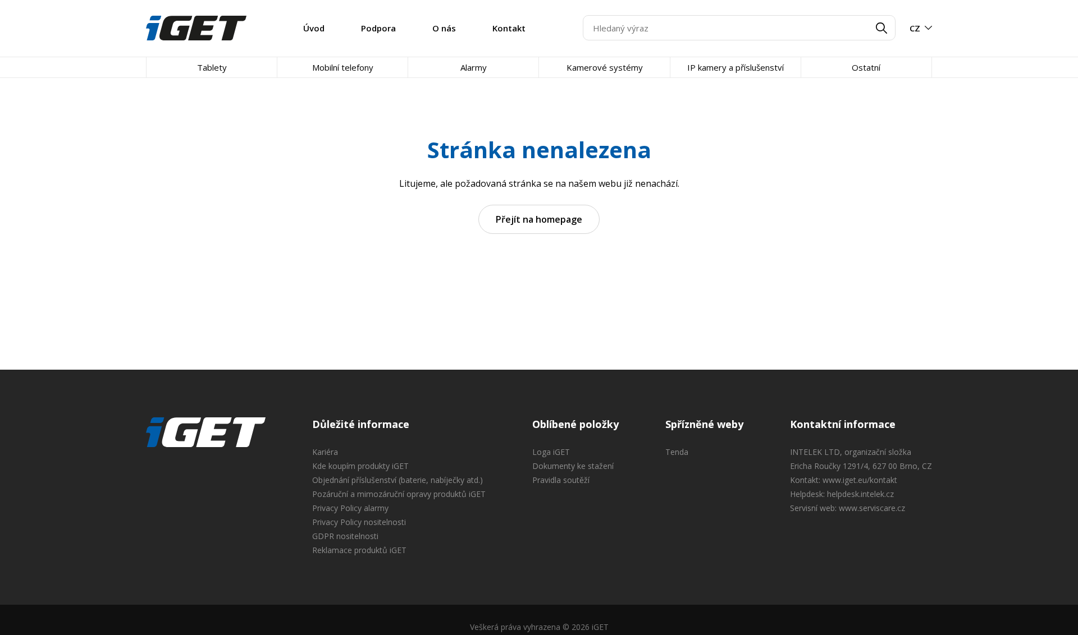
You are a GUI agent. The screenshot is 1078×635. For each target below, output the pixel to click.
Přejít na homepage (539, 219)
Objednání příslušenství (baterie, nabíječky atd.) (397, 480)
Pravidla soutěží (561, 480)
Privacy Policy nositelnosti (359, 522)
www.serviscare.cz (872, 508)
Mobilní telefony (342, 67)
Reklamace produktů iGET (359, 550)
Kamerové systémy (605, 67)
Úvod (314, 28)
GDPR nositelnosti (345, 536)
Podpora (378, 28)
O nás (444, 28)
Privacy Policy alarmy (350, 508)
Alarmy (473, 67)
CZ (915, 28)
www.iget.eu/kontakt (860, 480)
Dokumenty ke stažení (573, 466)
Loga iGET (551, 452)
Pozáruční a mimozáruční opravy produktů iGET (399, 494)
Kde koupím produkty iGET (360, 466)
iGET (206, 432)
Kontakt (509, 28)
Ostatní (866, 67)
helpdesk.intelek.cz (860, 494)
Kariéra (325, 452)
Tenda (676, 452)
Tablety (212, 67)
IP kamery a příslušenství (735, 67)
